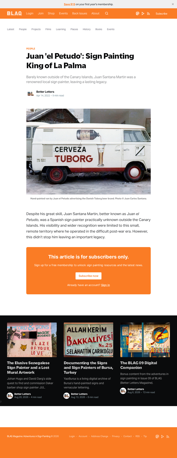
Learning (61, 29)
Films (48, 29)
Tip (145, 436)
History (87, 29)
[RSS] (148, 13)
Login (29, 13)
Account (83, 436)
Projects (36, 29)
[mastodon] (137, 13)
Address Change (99, 436)
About (95, 13)
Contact (127, 436)
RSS (138, 436)
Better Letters (45, 92)
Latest (10, 29)
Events (63, 13)
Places (74, 29)
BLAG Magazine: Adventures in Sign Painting (28, 436)
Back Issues (79, 13)
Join (41, 13)
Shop (51, 13)
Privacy (116, 436)
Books (98, 29)
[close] (173, 4)
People (23, 29)
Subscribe (161, 13)
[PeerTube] (143, 13)
